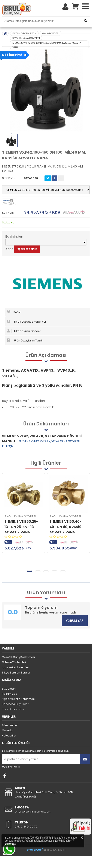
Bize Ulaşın (9, 688)
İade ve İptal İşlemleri (15, 667)
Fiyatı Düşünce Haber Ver (29, 321)
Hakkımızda (9, 694)
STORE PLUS (35, 850)
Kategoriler (9, 735)
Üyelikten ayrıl (11, 766)
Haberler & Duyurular (15, 704)
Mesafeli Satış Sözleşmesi (18, 657)
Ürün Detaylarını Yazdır (28, 340)
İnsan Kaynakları (13, 709)
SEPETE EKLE (28, 249)
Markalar (7, 730)
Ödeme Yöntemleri (14, 662)
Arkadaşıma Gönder (26, 331)
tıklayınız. (10, 843)
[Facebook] (4, 775)
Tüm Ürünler (10, 725)
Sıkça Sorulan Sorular (16, 672)
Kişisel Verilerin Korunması (18, 699)
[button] (29, 571)
